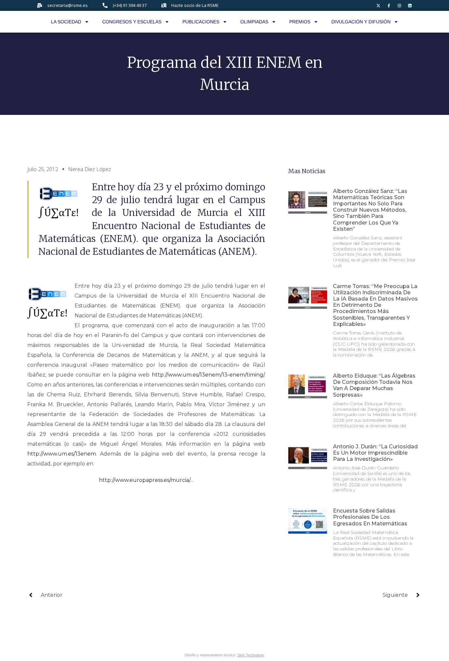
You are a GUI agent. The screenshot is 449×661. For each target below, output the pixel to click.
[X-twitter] (378, 6)
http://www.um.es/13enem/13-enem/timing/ (208, 375)
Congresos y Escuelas (131, 21)
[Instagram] (399, 6)
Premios (299, 21)
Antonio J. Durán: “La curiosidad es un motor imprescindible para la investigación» (375, 452)
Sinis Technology (250, 655)
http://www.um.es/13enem (61, 454)
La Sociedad (66, 21)
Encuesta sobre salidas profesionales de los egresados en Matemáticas (370, 517)
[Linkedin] (410, 6)
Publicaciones (200, 21)
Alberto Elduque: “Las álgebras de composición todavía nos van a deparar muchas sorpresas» (374, 385)
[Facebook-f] (389, 6)
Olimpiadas (254, 21)
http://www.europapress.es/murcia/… (146, 480)
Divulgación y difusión (360, 21)
